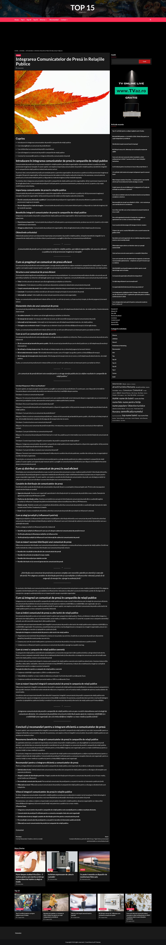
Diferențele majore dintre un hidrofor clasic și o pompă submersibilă (128, 246)
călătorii (118, 393)
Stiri (113, 352)
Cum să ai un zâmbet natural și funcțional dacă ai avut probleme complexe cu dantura (131, 196)
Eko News (140, 393)
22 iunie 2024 (20, 68)
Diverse (42, 20)
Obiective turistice (136, 405)
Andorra (129, 384)
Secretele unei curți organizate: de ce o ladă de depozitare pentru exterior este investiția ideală (131, 239)
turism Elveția (128, 418)
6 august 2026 (131, 921)
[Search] (150, 19)
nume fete (117, 402)
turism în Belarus (116, 420)
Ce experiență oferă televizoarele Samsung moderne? (127, 287)
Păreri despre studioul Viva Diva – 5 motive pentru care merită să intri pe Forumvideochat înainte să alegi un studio (130, 181)
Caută (113, 55)
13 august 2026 (48, 919)
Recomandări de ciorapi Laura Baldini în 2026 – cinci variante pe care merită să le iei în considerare (131, 203)
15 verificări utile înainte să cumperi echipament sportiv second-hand (131, 173)
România (116, 411)
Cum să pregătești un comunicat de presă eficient (34, 146)
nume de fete (139, 399)
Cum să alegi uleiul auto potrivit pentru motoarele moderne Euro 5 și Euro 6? (129, 303)
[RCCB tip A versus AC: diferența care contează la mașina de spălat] (111, 902)
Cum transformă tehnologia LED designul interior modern (129, 225)
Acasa (17, 20)
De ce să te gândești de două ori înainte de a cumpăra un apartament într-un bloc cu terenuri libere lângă (128, 218)
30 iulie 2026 (20, 884)
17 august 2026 (20, 917)
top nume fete (143, 415)
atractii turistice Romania (123, 387)
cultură (114, 393)
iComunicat (20, 830)
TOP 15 (82, 7)
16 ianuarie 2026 (53, 879)
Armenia (133, 384)
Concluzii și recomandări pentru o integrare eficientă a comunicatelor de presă (44, 156)
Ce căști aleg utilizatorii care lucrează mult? (125, 281)
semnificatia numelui (132, 411)
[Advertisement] (83, 35)
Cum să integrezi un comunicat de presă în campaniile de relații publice (41, 152)
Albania (124, 384)
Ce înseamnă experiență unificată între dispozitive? (127, 276)
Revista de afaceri (116, 315)
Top (113, 356)
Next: (89, 839)
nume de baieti (126, 398)
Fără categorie (120, 395)
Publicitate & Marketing (119, 345)
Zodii (113, 377)
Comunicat (137, 390)
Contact (63, 20)
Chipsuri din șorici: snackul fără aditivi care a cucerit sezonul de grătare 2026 (130, 231)
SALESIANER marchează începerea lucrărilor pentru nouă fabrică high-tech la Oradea (129, 269)
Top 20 (114, 366)
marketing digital (140, 395)
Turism (114, 373)
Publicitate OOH (138, 408)
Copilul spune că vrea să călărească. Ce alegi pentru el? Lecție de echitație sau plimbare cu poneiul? (130, 188)
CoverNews (88, 942)
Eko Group (134, 393)
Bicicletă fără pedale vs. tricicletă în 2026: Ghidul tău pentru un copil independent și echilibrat (130, 137)
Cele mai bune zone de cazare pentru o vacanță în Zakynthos (130, 253)
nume (115, 398)
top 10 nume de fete (116, 415)
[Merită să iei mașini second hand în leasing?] (83, 902)
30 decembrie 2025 (86, 879)
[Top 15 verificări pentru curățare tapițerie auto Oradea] (28, 902)
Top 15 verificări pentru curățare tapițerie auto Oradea (128, 131)
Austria (147, 387)
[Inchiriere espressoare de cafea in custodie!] (62, 861)
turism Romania (143, 418)
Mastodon (18, 933)
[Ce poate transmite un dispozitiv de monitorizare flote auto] (94, 861)
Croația (144, 390)
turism (114, 418)
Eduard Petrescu (126, 393)
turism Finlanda (135, 418)
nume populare (119, 405)
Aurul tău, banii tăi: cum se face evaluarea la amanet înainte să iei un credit (130, 211)
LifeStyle (114, 339)
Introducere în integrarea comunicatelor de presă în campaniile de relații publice (44, 142)
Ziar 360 (113, 313)
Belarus (120, 390)
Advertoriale (115, 324)
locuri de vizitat (132, 395)
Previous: (29, 838)
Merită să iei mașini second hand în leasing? (125, 144)
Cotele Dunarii (115, 320)
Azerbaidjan (115, 390)
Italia (126, 395)
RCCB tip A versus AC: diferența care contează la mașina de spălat (129, 150)
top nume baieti (129, 415)
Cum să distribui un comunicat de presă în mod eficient (36, 149)
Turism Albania (120, 418)
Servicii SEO (114, 322)
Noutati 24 (114, 309)
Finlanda (114, 395)
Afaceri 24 (114, 311)
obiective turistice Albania (118, 408)
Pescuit (114, 342)
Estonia (145, 393)
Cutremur (114, 318)
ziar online (123, 420)
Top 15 (35, 20)
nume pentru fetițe (132, 402)
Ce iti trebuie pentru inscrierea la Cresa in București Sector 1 (130, 166)
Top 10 (29, 20)
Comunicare (127, 390)
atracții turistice (140, 387)
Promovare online (129, 408)
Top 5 (22, 20)
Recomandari (54, 20)
